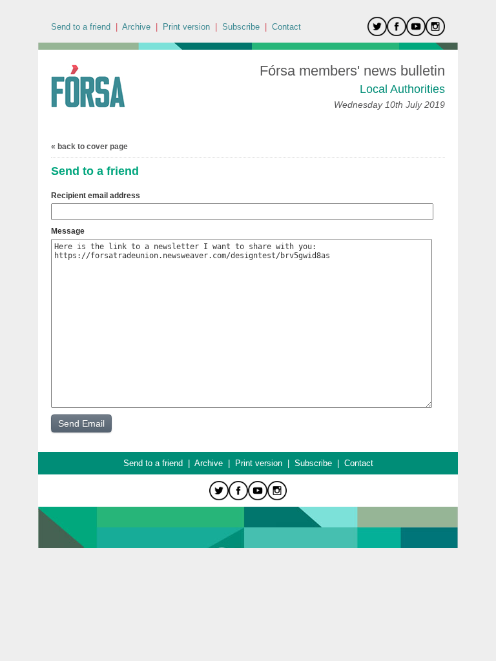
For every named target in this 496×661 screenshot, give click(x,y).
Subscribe (241, 27)
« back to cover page (89, 146)
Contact (286, 27)
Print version (186, 27)
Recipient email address (95, 195)
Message (68, 231)
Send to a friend (80, 27)
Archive (136, 27)
